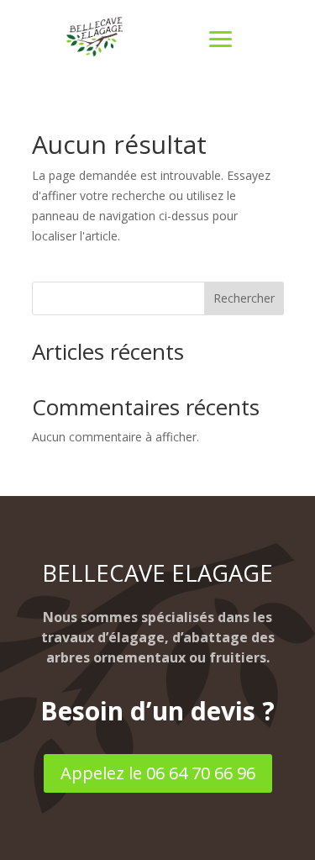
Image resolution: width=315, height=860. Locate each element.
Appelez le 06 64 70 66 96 (157, 773)
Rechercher (244, 298)
